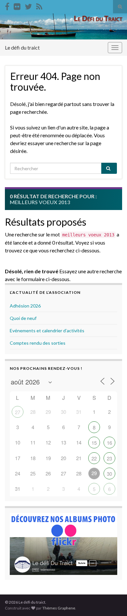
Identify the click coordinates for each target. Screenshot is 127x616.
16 (109, 442)
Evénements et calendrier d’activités (47, 330)
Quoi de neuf (23, 318)
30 (109, 473)
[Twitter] (28, 5)
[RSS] (39, 5)
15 (94, 442)
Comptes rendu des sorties (37, 343)
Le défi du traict (22, 47)
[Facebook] (7, 5)
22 (94, 458)
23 (109, 458)
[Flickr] (17, 5)
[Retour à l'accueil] (63, 26)
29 (94, 473)
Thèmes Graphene (58, 608)
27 (17, 412)
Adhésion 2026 (25, 305)
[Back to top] (112, 601)
